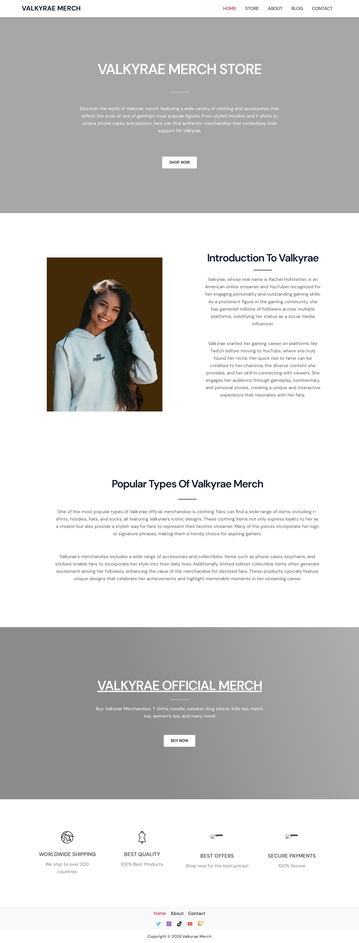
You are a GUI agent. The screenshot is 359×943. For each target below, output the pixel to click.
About (275, 8)
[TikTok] (179, 923)
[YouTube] (190, 923)
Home (229, 8)
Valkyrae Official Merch (179, 685)
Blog (297, 8)
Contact (322, 8)
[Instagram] (169, 923)
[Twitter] (158, 923)
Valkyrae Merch (51, 8)
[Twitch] (200, 923)
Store (252, 8)
